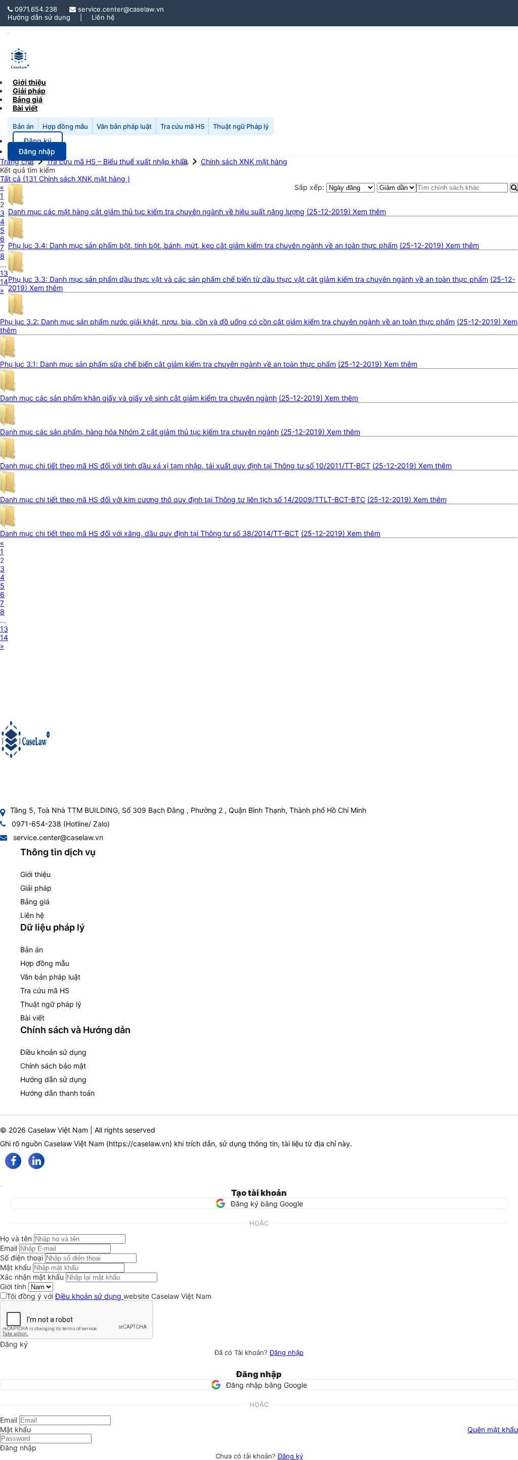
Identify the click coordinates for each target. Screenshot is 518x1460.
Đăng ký (290, 1456)
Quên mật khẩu (492, 1429)
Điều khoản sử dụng (53, 1052)
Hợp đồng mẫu (65, 126)
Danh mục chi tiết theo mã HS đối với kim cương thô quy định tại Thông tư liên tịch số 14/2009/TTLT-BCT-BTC (182, 499)
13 (4, 273)
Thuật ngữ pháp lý (50, 1004)
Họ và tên (16, 1238)
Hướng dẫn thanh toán (57, 1093)
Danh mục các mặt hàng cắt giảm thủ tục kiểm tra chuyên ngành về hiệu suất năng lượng (156, 211)
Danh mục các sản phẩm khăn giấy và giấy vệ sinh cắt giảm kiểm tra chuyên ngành (138, 398)
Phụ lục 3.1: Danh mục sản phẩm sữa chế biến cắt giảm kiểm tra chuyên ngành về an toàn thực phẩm (168, 364)
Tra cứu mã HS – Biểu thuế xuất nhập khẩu (117, 161)
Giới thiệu (35, 874)
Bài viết (25, 108)
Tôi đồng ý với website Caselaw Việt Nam (109, 1296)
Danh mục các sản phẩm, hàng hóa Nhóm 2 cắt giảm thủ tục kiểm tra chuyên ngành (139, 431)
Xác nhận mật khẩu (32, 1277)
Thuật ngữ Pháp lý (241, 126)
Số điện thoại (21, 1257)
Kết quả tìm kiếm (27, 170)
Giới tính (13, 1286)
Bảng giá (35, 901)
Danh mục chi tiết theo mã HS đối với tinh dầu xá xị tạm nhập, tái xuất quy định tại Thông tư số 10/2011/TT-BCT (185, 465)
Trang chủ (16, 161)
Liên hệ (103, 17)
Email (8, 1248)
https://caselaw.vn (139, 1143)
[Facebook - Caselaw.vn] (13, 1161)
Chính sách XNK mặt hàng (244, 161)
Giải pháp (36, 888)
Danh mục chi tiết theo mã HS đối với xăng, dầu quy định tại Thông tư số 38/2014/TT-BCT (149, 533)
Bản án (23, 126)
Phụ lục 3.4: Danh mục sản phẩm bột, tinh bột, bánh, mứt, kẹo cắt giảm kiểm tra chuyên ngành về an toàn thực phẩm (203, 245)
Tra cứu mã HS (182, 126)
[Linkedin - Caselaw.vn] (36, 1161)
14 (4, 281)
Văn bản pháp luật (124, 126)
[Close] (1, 1186)
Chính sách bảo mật (53, 1065)
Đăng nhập (287, 1352)
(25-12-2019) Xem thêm (346, 211)
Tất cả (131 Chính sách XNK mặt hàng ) (65, 178)
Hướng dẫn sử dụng (39, 17)
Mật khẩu (15, 1267)
